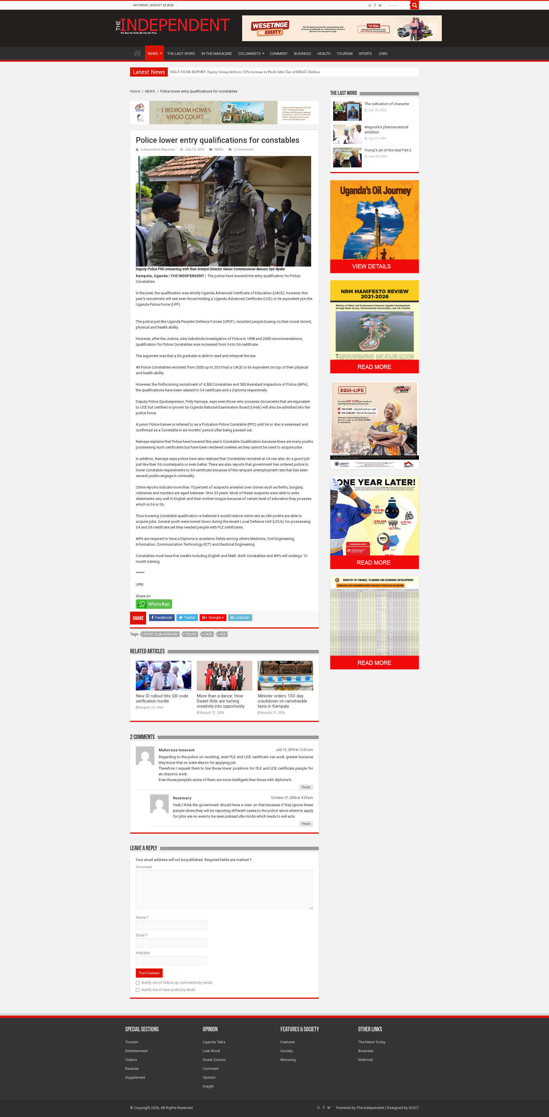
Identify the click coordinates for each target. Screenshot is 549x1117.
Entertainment (136, 1051)
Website (143, 953)
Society (287, 1051)
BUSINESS (302, 53)
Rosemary (182, 798)
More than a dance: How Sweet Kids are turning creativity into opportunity (220, 701)
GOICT (414, 1108)
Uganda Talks (214, 1042)
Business (365, 1051)
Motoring (288, 1060)
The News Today (371, 1042)
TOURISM (345, 53)
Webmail (365, 1060)
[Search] (414, 5)
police (190, 634)
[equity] (374, 424)
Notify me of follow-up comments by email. (177, 982)
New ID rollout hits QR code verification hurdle (162, 698)
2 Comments (244, 149)
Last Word (211, 1051)
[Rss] (370, 5)
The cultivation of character (387, 104)
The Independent (370, 1108)
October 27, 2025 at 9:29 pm (292, 798)
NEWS (153, 53)
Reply (306, 787)
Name (142, 917)
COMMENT (279, 53)
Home (135, 91)
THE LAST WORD (181, 53)
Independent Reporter (158, 149)
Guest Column (214, 1060)
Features (288, 1042)
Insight (208, 1086)
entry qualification (161, 634)
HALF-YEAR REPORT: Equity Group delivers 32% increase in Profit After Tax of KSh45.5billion (245, 72)
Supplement (135, 1077)
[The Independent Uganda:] (172, 25)
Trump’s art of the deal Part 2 (388, 150)
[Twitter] (380, 5)
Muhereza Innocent (176, 750)
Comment (144, 867)
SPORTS (365, 53)
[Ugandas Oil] (374, 226)
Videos (131, 1060)
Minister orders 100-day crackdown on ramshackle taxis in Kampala (282, 701)
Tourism (131, 1042)
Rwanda (132, 1068)
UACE (208, 634)
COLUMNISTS (249, 53)
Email (141, 935)
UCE (223, 634)
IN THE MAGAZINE (217, 53)
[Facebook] (375, 5)
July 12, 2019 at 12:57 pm (294, 750)
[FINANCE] (374, 622)
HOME (137, 53)
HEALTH (324, 53)
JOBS (382, 53)
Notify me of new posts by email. (169, 990)
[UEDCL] (374, 522)
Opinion (209, 1077)
